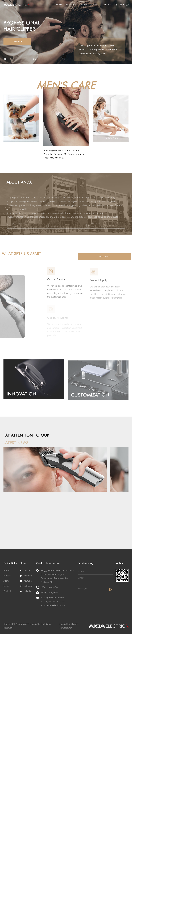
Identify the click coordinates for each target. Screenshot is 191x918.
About (83, 4)
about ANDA (19, 182)
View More (17, 47)
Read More (102, 256)
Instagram (28, 586)
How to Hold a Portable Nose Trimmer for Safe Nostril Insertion (21, 506)
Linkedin (27, 591)
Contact (106, 4)
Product (71, 4)
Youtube (28, 581)
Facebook (28, 576)
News (94, 4)
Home (59, 4)
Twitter (27, 570)
